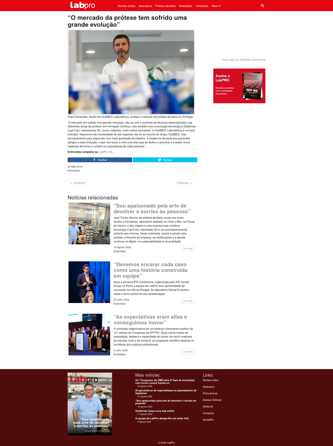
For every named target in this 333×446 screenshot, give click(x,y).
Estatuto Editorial (212, 400)
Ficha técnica (210, 393)
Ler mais (188, 248)
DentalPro (208, 419)
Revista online (126, 6)
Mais (215, 6)
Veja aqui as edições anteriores (243, 59)
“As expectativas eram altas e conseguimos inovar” (150, 319)
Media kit (208, 406)
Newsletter (185, 6)
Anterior (77, 182)
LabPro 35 (105, 152)
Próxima (184, 182)
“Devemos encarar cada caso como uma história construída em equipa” (151, 269)
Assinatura (145, 6)
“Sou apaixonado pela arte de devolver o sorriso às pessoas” (152, 208)
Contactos (202, 6)
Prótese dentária (165, 6)
